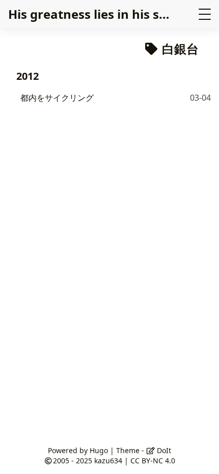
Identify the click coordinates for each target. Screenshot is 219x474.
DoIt (163, 450)
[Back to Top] (201, 456)
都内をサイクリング (57, 97)
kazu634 (108, 460)
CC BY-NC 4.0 (152, 460)
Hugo (99, 450)
